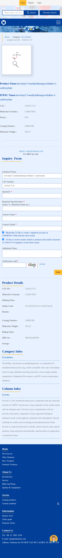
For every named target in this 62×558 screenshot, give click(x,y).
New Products (8, 461)
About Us (7, 472)
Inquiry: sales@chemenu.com (31, 151)
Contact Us (7, 530)
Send (58, 272)
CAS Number (8, 182)
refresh (42, 264)
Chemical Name (9, 172)
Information (8, 511)
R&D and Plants (8, 484)
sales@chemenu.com (17, 539)
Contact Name (9, 214)
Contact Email (9, 224)
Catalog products (9, 500)
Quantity (7, 192)
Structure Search (50, 13)
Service (5, 480)
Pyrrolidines (26, 37)
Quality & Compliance (11, 488)
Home (23, 3)
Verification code (10, 261)
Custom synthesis (9, 503)
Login (39, 3)
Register (31, 3)
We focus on (7, 454)
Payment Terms (8, 523)
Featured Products (9, 464)
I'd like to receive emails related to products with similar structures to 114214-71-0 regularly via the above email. (31, 241)
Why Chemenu (8, 457)
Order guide (7, 519)
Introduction (7, 477)
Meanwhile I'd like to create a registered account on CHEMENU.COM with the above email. (25, 234)
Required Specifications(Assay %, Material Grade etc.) (15, 203)
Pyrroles (5, 395)
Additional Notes (9, 248)
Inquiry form (7, 516)
